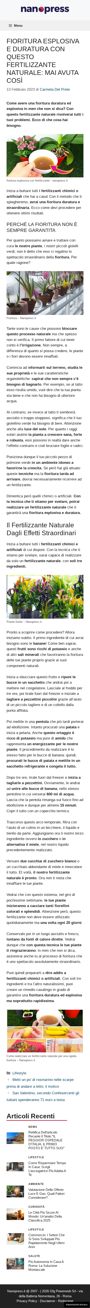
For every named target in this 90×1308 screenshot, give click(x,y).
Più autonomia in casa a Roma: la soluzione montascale (46, 1265)
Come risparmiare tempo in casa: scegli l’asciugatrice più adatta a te (47, 1169)
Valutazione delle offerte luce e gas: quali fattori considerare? (46, 1193)
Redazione (65, 1301)
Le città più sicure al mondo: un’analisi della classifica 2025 (45, 1216)
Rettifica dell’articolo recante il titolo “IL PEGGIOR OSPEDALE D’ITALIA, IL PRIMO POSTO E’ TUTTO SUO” (46, 1140)
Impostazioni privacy (77, 1304)
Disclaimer (47, 1301)
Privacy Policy (27, 1301)
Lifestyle (19, 1073)
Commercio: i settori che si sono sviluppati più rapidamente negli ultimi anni (46, 1241)
